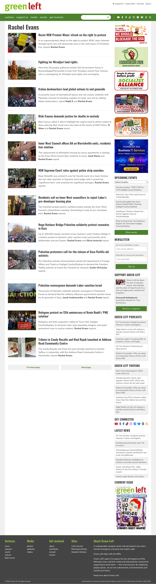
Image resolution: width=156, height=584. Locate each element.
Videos (30, 552)
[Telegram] (134, 423)
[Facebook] (123, 423)
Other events (131, 232)
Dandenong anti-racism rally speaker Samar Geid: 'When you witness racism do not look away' (130, 380)
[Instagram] (131, 423)
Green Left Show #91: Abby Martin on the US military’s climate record (131, 462)
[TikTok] (127, 423)
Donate (140, 3)
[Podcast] (120, 423)
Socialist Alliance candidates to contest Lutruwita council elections (131, 453)
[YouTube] (116, 423)
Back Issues (10, 558)
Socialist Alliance (79, 552)
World (7, 552)
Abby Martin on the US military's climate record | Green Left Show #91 (130, 332)
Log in (148, 3)
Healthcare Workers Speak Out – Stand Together (130, 212)
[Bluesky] (138, 423)
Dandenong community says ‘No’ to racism (130, 437)
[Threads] (143, 423)
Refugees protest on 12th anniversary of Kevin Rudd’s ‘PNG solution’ (73, 314)
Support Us (22, 17)
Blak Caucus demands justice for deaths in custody (68, 116)
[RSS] (147, 423)
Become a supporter (131, 308)
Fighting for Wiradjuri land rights (58, 62)
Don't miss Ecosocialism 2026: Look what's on (129, 372)
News (7, 546)
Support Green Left (127, 275)
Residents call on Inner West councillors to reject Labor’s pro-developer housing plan (72, 199)
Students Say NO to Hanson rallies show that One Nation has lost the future (131, 400)
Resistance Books (79, 549)
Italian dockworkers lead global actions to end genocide (71, 89)
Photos (30, 546)
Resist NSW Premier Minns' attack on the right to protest (72, 35)
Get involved (56, 17)
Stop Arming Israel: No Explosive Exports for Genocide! (130, 222)
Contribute (53, 549)
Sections (9, 17)
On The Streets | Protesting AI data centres (129, 347)
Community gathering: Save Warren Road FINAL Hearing (128, 203)
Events (43, 17)
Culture (8, 555)
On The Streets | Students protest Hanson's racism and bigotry (131, 323)
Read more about (106, 575)
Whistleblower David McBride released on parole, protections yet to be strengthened (131, 445)
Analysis (8, 549)
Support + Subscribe (125, 3)
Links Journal (77, 546)
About (51, 546)
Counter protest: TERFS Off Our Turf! (130, 188)
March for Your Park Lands (127, 194)
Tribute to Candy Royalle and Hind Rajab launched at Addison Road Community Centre (74, 341)
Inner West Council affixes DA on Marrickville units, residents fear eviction (74, 145)
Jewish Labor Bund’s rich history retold (130, 470)
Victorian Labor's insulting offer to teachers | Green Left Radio (131, 340)
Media (34, 17)
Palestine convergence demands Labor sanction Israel (70, 285)
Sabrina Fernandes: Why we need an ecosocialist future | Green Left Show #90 (131, 356)
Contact (52, 552)
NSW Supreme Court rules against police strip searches (71, 170)
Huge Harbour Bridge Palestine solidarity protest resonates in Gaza (73, 226)
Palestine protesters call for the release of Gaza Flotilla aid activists (73, 253)
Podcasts (31, 549)
